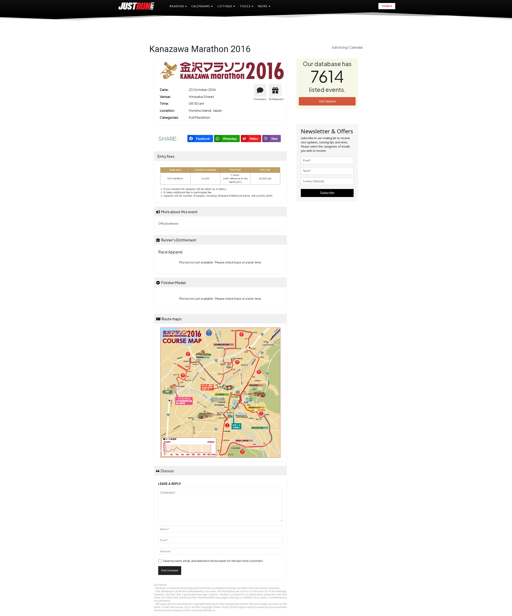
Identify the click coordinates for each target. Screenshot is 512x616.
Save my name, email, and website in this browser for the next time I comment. (213, 561)
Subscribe (327, 193)
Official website (168, 223)
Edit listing (340, 47)
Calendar (356, 47)
